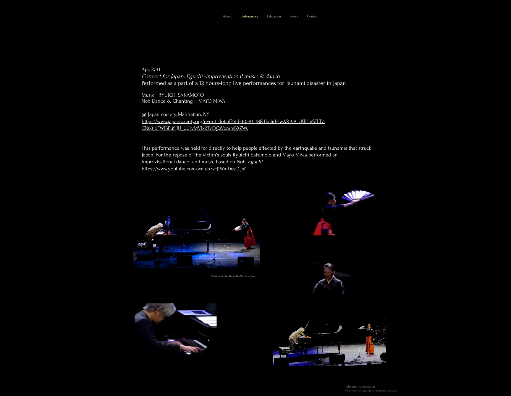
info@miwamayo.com (360, 387)
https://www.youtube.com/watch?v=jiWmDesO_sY (194, 169)
